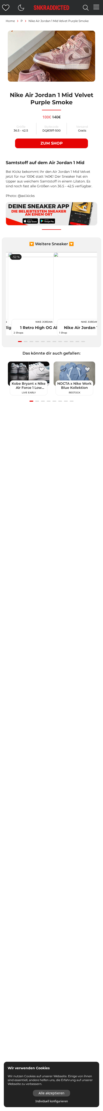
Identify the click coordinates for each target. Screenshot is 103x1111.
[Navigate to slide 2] (26, 341)
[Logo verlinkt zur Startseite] (51, 7)
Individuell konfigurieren (51, 1101)
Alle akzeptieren (51, 1093)
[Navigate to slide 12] (83, 341)
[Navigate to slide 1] (20, 341)
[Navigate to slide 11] (77, 341)
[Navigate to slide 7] (54, 341)
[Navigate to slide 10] (71, 341)
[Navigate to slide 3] (31, 341)
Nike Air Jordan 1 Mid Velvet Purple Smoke (59, 21)
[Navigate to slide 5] (43, 341)
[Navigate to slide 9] (66, 341)
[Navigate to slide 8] (60, 341)
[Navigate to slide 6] (49, 341)
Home (10, 21)
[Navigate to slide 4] (37, 341)
